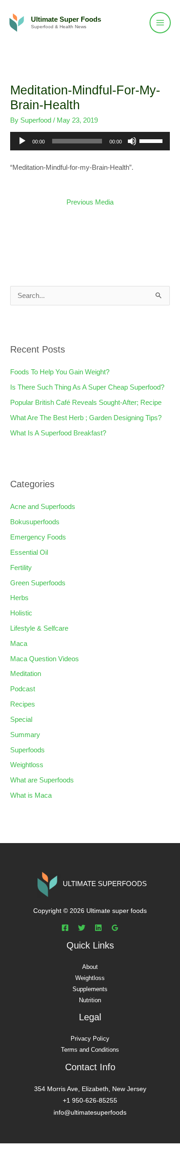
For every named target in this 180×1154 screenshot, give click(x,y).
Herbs (19, 598)
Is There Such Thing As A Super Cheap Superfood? (87, 387)
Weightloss (26, 765)
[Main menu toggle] (160, 22)
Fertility (21, 567)
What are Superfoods (42, 780)
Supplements (90, 989)
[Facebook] (65, 927)
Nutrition (90, 1000)
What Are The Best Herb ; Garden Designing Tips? (86, 418)
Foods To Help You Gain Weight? (59, 372)
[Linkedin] (98, 927)
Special (21, 719)
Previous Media (90, 202)
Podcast (22, 689)
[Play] (22, 141)
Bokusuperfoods (35, 522)
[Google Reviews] (115, 927)
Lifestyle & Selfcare (39, 628)
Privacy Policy (90, 1038)
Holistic (21, 613)
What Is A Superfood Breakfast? (58, 433)
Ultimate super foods (66, 19)
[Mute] (132, 141)
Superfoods (27, 750)
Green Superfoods (38, 583)
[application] (89, 141)
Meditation (25, 673)
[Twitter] (81, 927)
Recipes (22, 704)
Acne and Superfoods (42, 506)
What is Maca (31, 795)
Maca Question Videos (44, 659)
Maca (18, 643)
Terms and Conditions (90, 1049)
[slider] (152, 140)
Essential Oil (29, 552)
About (90, 966)
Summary (25, 734)
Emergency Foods (38, 537)
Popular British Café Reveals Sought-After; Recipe (86, 402)
